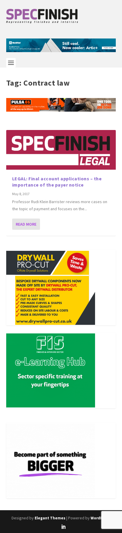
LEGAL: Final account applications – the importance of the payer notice (57, 182)
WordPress (100, 518)
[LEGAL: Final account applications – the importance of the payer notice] (61, 150)
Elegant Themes (50, 518)
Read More (26, 224)
